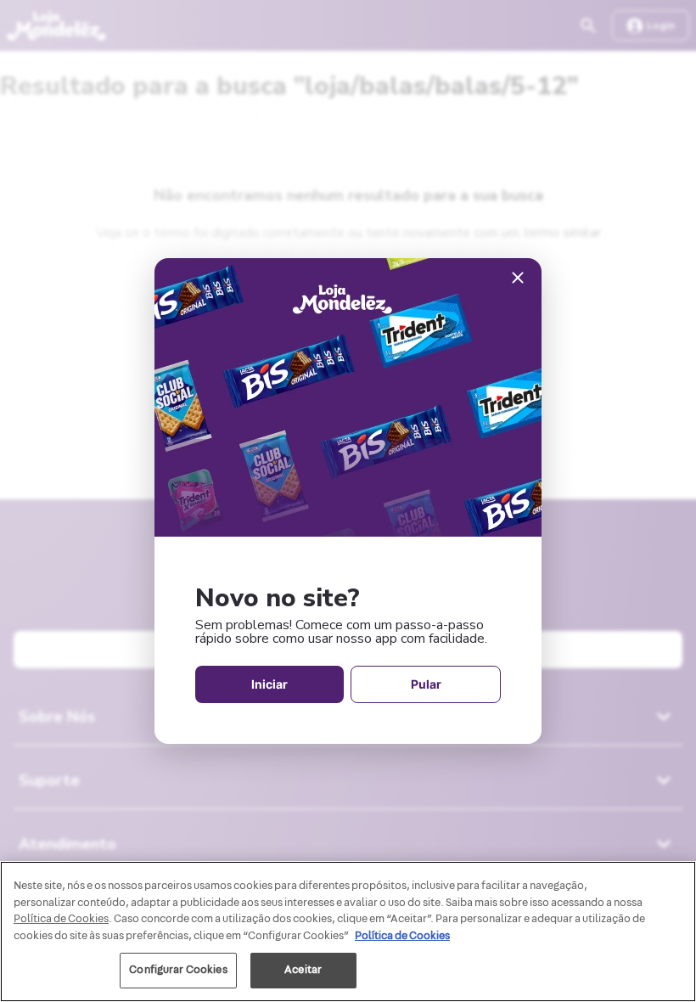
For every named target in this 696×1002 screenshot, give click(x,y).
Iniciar (269, 684)
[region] (348, 931)
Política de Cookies (402, 936)
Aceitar (303, 970)
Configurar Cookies (178, 970)
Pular (426, 684)
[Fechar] (517, 279)
